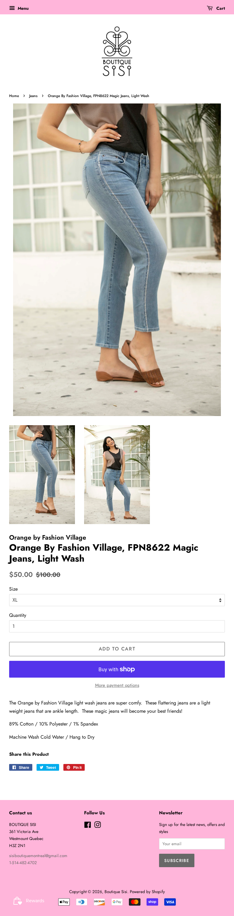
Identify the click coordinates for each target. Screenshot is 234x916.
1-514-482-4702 (23, 863)
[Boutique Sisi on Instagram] (97, 826)
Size (13, 588)
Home (14, 96)
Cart (220, 8)
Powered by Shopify (147, 892)
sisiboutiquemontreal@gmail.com (38, 856)
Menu (22, 8)
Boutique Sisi (116, 892)
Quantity (17, 615)
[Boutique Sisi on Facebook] (87, 826)
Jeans (33, 96)
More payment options (117, 685)
